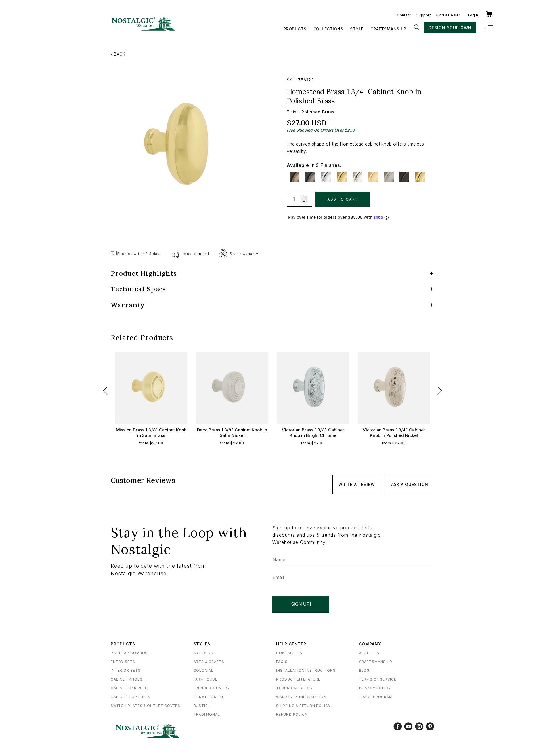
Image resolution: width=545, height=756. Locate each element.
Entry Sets (123, 662)
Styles (202, 643)
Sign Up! (301, 604)
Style (357, 28)
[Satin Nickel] (388, 176)
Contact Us (289, 653)
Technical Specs (294, 688)
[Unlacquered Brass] (420, 176)
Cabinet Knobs (126, 679)
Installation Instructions (306, 670)
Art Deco (204, 653)
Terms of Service (377, 679)
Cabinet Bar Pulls (130, 688)
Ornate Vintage (210, 697)
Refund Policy (291, 714)
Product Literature (298, 679)
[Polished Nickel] (357, 176)
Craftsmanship (388, 28)
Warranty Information (301, 697)
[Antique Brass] (294, 176)
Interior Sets (125, 670)
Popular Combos (129, 653)
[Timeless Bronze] (404, 176)
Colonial (204, 670)
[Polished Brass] (341, 176)
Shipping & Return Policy (303, 706)
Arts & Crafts (209, 662)
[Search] (417, 27)
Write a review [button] (356, 484)
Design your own (450, 27)
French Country (212, 688)
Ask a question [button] (409, 484)
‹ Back (118, 54)
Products (295, 28)
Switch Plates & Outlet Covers (145, 706)
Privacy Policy (375, 688)
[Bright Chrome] (325, 176)
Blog (364, 670)
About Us (369, 653)
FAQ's (282, 662)
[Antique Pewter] (310, 176)
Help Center (291, 643)
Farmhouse (206, 679)
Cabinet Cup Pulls (130, 697)
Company (370, 643)
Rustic (201, 706)
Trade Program (376, 697)
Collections (328, 28)
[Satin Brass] (373, 176)
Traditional (207, 714)
